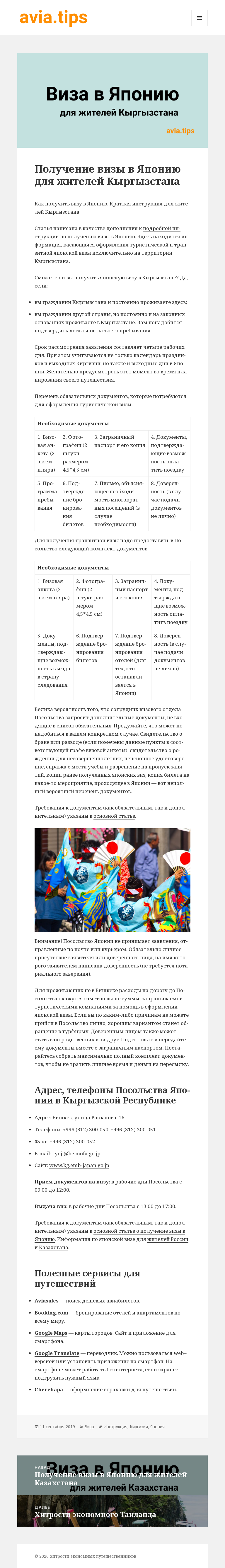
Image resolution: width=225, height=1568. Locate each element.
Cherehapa (49, 1389)
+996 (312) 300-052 (72, 1141)
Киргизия (139, 1426)
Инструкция (115, 1426)
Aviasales (47, 1300)
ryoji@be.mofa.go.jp (76, 1153)
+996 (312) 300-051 (133, 1129)
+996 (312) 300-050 (85, 1129)
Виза (89, 1426)
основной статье (114, 815)
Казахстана (53, 1247)
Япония (157, 1426)
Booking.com (51, 1312)
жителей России (167, 1239)
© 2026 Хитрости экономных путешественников (85, 1556)
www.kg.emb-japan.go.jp (79, 1165)
